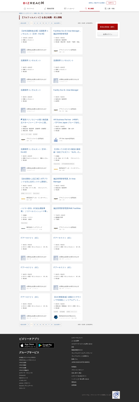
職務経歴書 (50, 8)
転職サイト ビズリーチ (25, 13)
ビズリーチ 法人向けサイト (79, 376)
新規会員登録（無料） (107, 27)
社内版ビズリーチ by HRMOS (27, 357)
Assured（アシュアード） (26, 385)
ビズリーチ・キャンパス (26, 373)
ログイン (111, 3)
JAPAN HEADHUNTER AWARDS (81, 362)
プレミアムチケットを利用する (80, 356)
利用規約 (74, 367)
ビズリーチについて (77, 337)
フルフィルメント (50, 13)
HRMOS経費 (22, 367)
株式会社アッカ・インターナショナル (70, 168)
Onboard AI (22, 375)
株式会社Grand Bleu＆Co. (67, 316)
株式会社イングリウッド (34, 227)
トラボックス (22, 380)
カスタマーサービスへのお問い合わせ (82, 344)
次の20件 (56, 23)
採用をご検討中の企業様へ (97, 3)
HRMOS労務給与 (24, 370)
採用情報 (74, 385)
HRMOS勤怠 (22, 365)
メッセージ (70, 8)
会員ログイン (107, 34)
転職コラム (75, 359)
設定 (73, 347)
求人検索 (91, 8)
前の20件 (23, 23)
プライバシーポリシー (78, 370)
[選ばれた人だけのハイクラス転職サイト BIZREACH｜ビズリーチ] (33, 3)
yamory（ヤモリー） (25, 383)
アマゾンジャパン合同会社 (67, 50)
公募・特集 (111, 8)
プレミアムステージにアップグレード (82, 353)
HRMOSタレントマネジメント (27, 360)
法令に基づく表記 (76, 373)
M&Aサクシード (23, 378)
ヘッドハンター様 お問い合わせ (80, 379)
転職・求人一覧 (38, 13)
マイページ (30, 8)
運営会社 (74, 382)
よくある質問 (75, 341)
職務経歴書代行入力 (77, 350)
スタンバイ (22, 388)
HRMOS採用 (22, 362)
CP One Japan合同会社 (67, 138)
